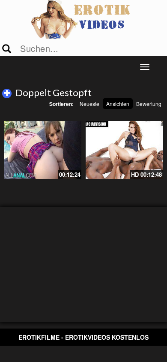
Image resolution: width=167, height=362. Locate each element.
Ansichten (117, 103)
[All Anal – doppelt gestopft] (42, 150)
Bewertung (148, 103)
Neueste (89, 103)
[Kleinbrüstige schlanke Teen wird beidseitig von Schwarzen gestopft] (124, 150)
